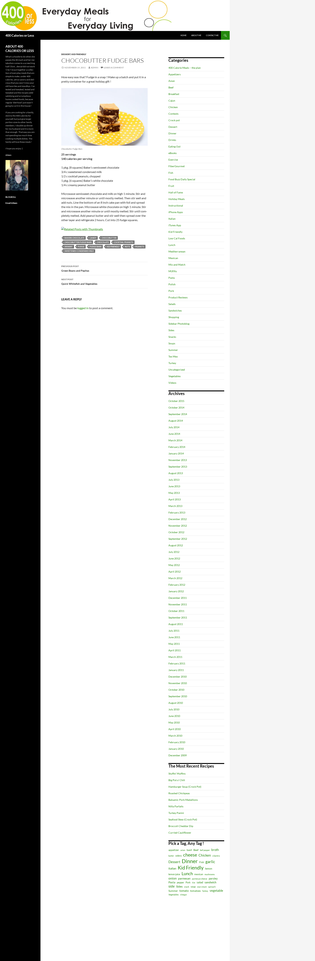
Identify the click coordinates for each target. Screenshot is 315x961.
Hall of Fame (175, 192)
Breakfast (173, 94)
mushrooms (210, 874)
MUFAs (172, 271)
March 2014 (175, 440)
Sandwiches (175, 310)
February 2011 (176, 663)
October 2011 (176, 610)
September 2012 (177, 538)
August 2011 (175, 624)
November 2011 (177, 604)
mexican (198, 874)
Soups (171, 343)
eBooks (172, 153)
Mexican (173, 258)
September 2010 (177, 696)
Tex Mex (173, 356)
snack (186, 887)
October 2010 (176, 689)
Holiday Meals (176, 199)
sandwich (210, 882)
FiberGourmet (176, 166)
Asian (171, 80)
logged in (83, 308)
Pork (171, 290)
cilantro (216, 855)
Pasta (171, 277)
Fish (170, 172)
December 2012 (177, 519)
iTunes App (174, 225)
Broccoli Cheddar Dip (180, 826)
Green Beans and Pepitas (75, 268)
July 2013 (173, 479)
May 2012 (174, 565)
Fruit (171, 185)
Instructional (175, 205)
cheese (190, 854)
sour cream (202, 887)
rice (193, 882)
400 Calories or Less (19, 35)
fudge (81, 246)
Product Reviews (178, 297)
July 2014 (173, 427)
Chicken (173, 107)
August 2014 (175, 420)
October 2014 (176, 407)
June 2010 (174, 715)
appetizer (173, 849)
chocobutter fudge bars (78, 242)
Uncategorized (176, 369)
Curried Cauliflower (179, 832)
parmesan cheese (199, 879)
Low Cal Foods (176, 238)
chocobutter (109, 238)
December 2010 (177, 676)
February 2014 (176, 446)
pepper (180, 882)
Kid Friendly (78, 54)
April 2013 (174, 499)
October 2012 (176, 532)
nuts (127, 246)
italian (172, 868)
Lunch (171, 244)
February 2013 (176, 512)
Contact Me (212, 35)
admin (94, 67)
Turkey (172, 363)
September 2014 (177, 414)
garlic (210, 861)
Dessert (66, 54)
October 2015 (176, 400)
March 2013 (175, 505)
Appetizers (174, 74)
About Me (196, 35)
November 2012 (177, 525)
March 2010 (175, 735)
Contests (173, 113)
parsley (213, 878)
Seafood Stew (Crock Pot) (182, 819)
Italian (172, 218)
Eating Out (174, 146)
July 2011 (173, 630)
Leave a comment (114, 67)
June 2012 (174, 558)
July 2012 (173, 551)
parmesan (184, 878)
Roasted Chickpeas (179, 793)
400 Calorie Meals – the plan (184, 67)
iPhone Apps (175, 212)
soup (193, 886)
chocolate (103, 242)
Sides (171, 330)
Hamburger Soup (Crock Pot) (184, 786)
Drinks (172, 139)
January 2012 (176, 591)
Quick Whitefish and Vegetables (79, 281)
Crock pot (174, 120)
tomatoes (195, 890)
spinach (212, 887)
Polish (172, 284)
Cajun (171, 100)
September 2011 (177, 617)
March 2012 (175, 578)
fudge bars (96, 246)
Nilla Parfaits (175, 806)
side (171, 886)
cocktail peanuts (123, 242)
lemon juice (174, 874)
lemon (208, 868)
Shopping (173, 317)
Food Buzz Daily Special (181, 179)
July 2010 (173, 709)
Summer (173, 349)
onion (172, 878)
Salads (172, 304)
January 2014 (176, 453)
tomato (184, 890)
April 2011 (174, 650)
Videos (172, 382)
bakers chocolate (74, 238)
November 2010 (177, 683)
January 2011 (176, 670)
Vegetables (174, 376)
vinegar (183, 894)
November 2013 (177, 460)
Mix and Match (176, 264)
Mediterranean (176, 251)
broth (215, 850)
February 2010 (176, 742)
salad (200, 882)
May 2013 (174, 492)
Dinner (172, 133)
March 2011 (175, 656)
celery (178, 855)
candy (93, 238)
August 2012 (175, 545)
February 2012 (176, 584)
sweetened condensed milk (79, 251)
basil (189, 849)
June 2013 (174, 486)
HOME (183, 35)
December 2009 (177, 755)
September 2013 (177, 466)
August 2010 (175, 702)
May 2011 (174, 643)
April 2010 (174, 729)
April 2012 (174, 571)
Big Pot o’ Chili (176, 780)
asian (182, 850)
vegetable (216, 890)
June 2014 (174, 433)
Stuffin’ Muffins (177, 773)
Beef (171, 87)
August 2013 (175, 473)
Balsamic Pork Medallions (183, 799)
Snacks (172, 336)
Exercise (173, 159)
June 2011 (174, 637)
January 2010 (176, 748)
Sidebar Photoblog (178, 323)
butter (171, 856)
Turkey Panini (176, 812)
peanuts (139, 246)
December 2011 (177, 597)
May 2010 (174, 722)
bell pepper (205, 850)
